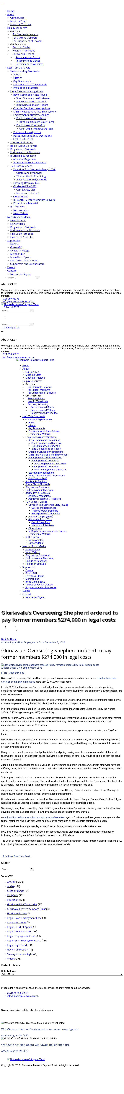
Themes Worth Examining (31, 176)
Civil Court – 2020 (23, 139)
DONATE (21, 603)
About (10, 14)
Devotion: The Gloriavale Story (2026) (34, 169)
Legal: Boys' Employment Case (24, 918)
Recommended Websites (29, 64)
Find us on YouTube (21, 237)
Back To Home (8, 639)
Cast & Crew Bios (26, 189)
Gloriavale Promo (17, 913)
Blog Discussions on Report (32, 104)
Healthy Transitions (24, 50)
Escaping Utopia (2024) (26, 183)
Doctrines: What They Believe (30, 84)
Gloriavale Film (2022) (25, 186)
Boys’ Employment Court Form (36, 121)
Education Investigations (27, 132)
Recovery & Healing (23, 54)
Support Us (13, 240)
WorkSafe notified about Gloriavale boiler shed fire (35, 1045)
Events (11, 267)
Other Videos (20, 196)
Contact (11, 270)
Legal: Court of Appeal (20, 927)
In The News (17, 206)
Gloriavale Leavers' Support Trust (26, 909)
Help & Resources (17, 28)
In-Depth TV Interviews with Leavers (34, 199)
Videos (11, 958)
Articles (11, 630)
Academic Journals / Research (29, 162)
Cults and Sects (15, 891)
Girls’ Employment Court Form (36, 128)
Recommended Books (28, 57)
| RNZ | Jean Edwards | (13, 672)
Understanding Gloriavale (24, 71)
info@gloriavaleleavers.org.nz (23, 996)
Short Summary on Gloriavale (33, 98)
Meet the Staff (18, 21)
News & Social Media (19, 217)
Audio (10, 886)
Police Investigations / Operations (32, 135)
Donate (14, 244)
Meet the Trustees (20, 24)
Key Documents (22, 81)
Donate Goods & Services (24, 260)
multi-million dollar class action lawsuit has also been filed (34, 817)
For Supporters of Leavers (27, 41)
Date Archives (8, 971)
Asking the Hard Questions (31, 179)
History (17, 78)
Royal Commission (17, 949)
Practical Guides (21, 47)
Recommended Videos (28, 60)
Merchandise (17, 254)
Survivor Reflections (21, 142)
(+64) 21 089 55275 (17, 993)
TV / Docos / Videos (21, 166)
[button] (10, 307)
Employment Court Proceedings (31, 115)
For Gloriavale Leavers (25, 34)
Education (12, 900)
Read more (7, 849)
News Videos (20, 213)
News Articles (21, 210)
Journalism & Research (23, 155)
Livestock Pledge (19, 250)
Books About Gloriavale (23, 145)
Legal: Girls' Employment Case (27, 642)
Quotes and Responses (29, 173)
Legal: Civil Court (16, 922)
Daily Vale (12, 895)
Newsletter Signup (20, 274)
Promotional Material (25, 87)
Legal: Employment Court (21, 936)
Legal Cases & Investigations (26, 91)
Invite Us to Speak (20, 257)
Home (10, 11)
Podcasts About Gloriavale (25, 152)
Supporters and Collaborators (27, 263)
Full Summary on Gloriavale (31, 101)
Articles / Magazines (24, 159)
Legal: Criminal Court (19, 931)
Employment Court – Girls (30, 125)
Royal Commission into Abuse (30, 94)
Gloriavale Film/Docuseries (22, 904)
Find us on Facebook (21, 233)
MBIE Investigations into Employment (34, 111)
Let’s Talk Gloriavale (18, 67)
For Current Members (25, 37)
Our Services (17, 17)
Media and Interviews (28, 193)
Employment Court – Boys (31, 118)
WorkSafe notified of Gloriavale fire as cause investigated (39, 1029)
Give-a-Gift (16, 247)
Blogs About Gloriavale (23, 149)
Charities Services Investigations (31, 108)
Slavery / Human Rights (20, 954)
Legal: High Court (17, 945)
